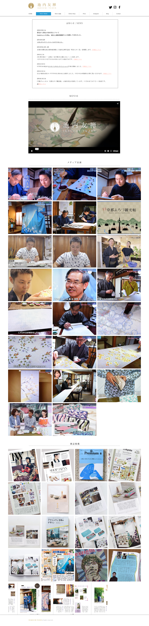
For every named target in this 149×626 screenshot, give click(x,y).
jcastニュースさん (43, 35)
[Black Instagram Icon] (115, 7)
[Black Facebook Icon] (119, 7)
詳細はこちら (78, 59)
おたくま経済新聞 (57, 35)
